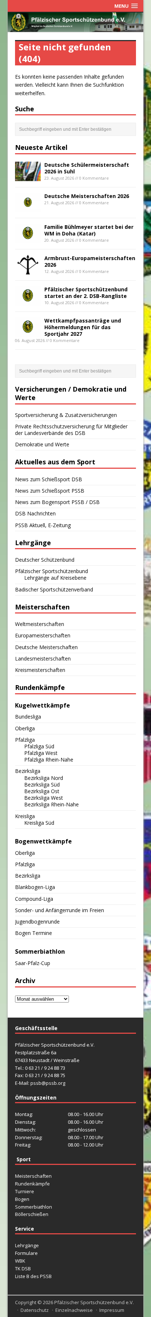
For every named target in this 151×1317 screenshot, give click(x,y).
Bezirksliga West (43, 797)
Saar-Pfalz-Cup (32, 963)
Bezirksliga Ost (41, 791)
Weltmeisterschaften (39, 623)
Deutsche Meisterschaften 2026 (86, 195)
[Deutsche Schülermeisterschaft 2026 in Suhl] (28, 176)
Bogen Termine (33, 932)
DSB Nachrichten (35, 513)
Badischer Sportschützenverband (54, 589)
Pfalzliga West (41, 752)
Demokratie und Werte (42, 444)
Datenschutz (35, 1310)
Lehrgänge (27, 1245)
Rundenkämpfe (32, 1183)
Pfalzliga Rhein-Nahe (48, 759)
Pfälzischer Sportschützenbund (51, 571)
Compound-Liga (34, 898)
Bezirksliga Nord (43, 777)
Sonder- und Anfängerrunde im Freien (59, 910)
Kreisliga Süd (39, 822)
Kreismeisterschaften (40, 669)
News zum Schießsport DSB (48, 479)
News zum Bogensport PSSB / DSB (57, 502)
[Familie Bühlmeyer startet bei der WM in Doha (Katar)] (28, 238)
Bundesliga (28, 716)
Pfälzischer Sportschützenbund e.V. (94, 1302)
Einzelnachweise (74, 1310)
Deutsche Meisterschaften (46, 647)
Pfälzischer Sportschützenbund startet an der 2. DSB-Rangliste (86, 292)
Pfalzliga (25, 739)
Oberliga (25, 728)
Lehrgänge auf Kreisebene (55, 577)
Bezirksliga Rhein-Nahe (51, 804)
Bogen (22, 1199)
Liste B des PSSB (33, 1276)
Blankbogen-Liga (35, 887)
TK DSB (23, 1268)
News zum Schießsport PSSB (49, 490)
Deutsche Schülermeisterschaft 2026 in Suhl (86, 168)
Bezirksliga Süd (42, 784)
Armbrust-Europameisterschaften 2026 (89, 261)
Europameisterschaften (42, 635)
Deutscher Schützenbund (44, 559)
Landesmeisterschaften (43, 658)
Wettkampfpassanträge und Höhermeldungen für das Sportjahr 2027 (82, 327)
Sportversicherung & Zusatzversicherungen (66, 414)
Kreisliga (25, 816)
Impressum (111, 1310)
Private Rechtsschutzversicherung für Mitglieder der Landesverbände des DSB (71, 429)
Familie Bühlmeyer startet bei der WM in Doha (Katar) (88, 230)
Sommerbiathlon (33, 1206)
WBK (20, 1260)
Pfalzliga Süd (39, 746)
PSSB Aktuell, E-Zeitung (43, 525)
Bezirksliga (27, 770)
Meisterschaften (33, 1176)
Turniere (24, 1191)
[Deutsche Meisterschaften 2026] (28, 207)
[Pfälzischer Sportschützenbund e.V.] (76, 27)
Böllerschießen (31, 1214)
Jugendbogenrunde (37, 921)
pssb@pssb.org (47, 1083)
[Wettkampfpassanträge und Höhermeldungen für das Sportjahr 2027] (28, 332)
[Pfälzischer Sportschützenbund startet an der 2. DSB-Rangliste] (28, 301)
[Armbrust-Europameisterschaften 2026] (28, 269)
